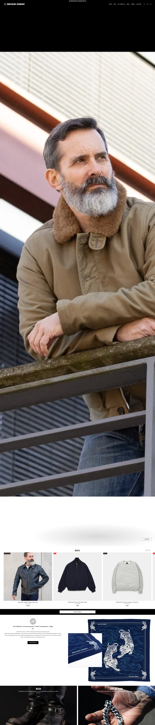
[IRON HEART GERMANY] (14, 4)
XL (80, 598)
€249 (127, 605)
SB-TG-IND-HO (27, 603)
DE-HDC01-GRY (127, 603)
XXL (131, 598)
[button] (128, 4)
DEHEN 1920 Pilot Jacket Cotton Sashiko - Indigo (77, 602)
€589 (77, 605)
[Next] (149, 550)
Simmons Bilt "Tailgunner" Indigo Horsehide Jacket (28, 602)
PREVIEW (147, 539)
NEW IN (77, 551)
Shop (38, 696)
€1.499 (28, 605)
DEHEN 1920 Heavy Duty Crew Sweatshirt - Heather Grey (127, 602)
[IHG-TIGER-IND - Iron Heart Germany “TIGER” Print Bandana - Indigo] (119, 650)
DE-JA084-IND (77, 603)
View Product (33, 642)
